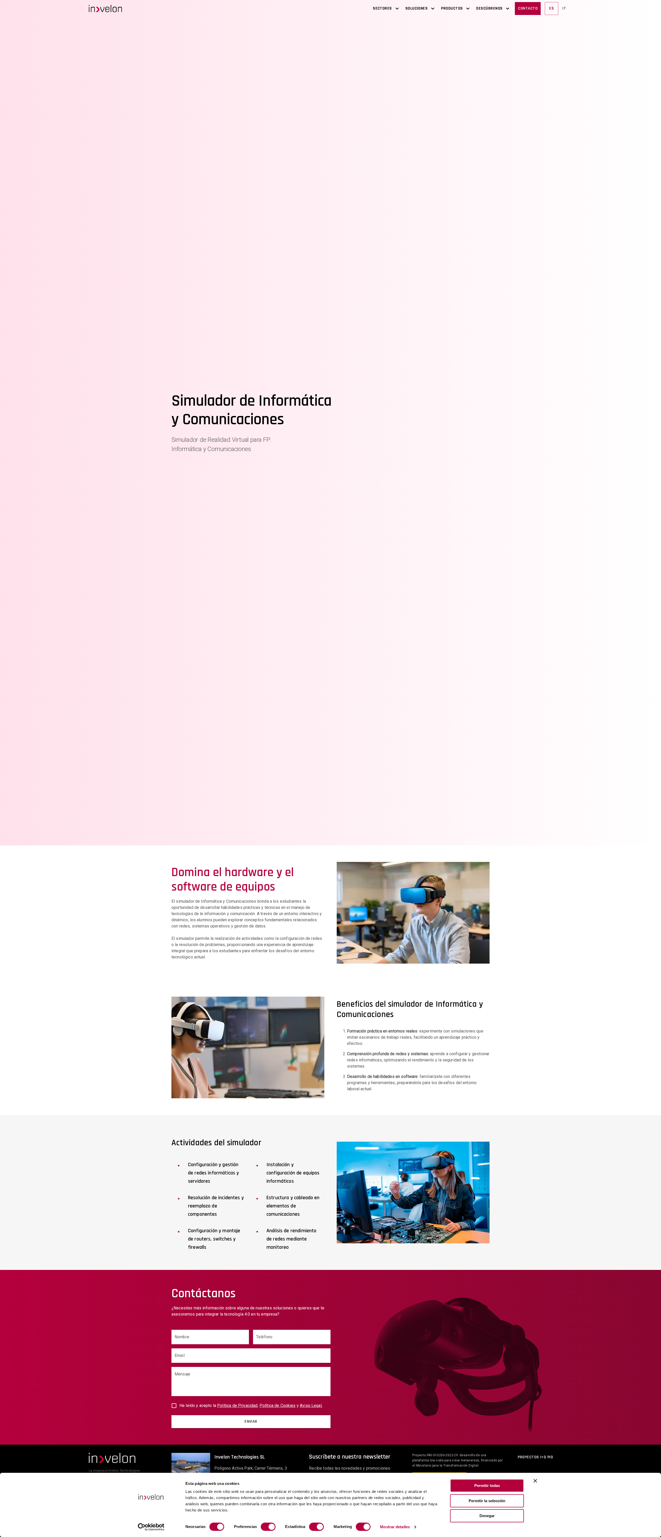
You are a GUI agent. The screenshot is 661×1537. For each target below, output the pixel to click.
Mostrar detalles (395, 1527)
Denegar (487, 1516)
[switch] (268, 1527)
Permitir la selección (487, 1501)
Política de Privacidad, (237, 1405)
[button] (105, 8)
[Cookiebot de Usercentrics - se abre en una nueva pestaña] (151, 1527)
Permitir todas (487, 1485)
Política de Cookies (277, 1405)
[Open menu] (397, 8)
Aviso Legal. (311, 1405)
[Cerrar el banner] (535, 1481)
